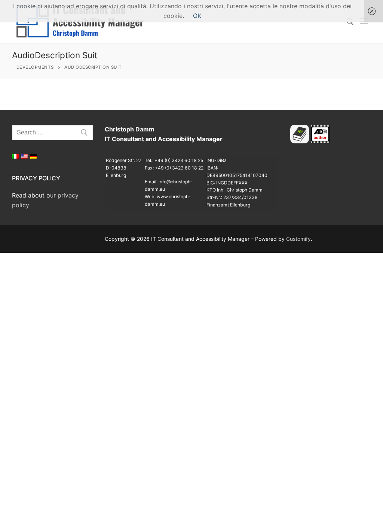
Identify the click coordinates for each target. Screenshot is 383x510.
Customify (298, 239)
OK (197, 15)
